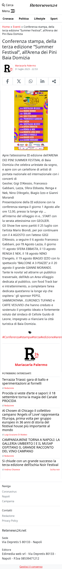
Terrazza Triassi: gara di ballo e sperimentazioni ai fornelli (25, 381)
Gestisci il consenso (31, 567)
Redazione (9, 388)
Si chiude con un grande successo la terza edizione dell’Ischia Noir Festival (30, 463)
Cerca (9, 5)
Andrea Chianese (12, 469)
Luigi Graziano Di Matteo (15, 434)
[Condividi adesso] (54, 81)
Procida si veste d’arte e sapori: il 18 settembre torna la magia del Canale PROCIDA (29, 397)
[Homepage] (43, 5)
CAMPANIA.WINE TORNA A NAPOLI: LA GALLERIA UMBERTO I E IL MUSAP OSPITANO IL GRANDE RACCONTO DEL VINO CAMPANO (31, 445)
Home (6, 27)
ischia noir (55, 469)
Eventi (17, 27)
